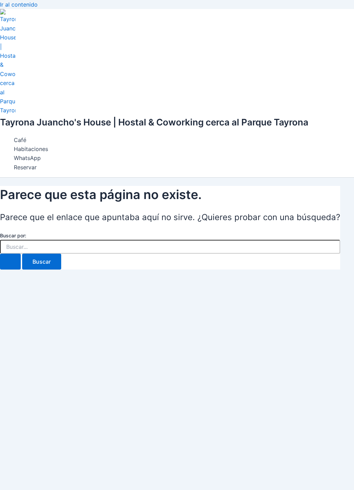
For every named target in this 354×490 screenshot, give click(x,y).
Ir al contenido (19, 4)
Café (20, 139)
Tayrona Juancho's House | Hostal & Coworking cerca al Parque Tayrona (154, 122)
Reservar (25, 167)
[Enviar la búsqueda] (10, 262)
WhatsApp (27, 157)
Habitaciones (31, 148)
